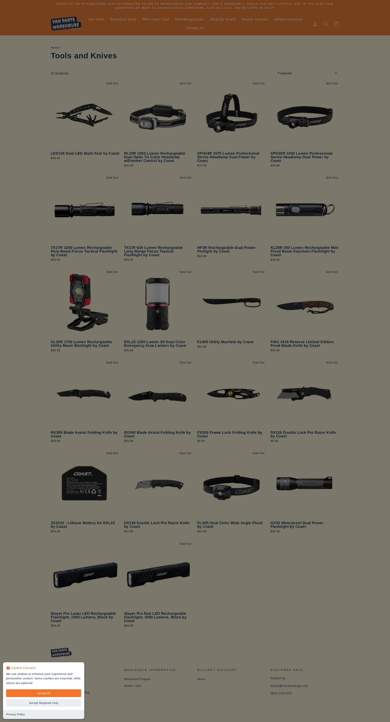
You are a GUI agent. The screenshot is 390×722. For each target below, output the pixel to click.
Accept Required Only (43, 703)
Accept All (43, 693)
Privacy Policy (15, 714)
